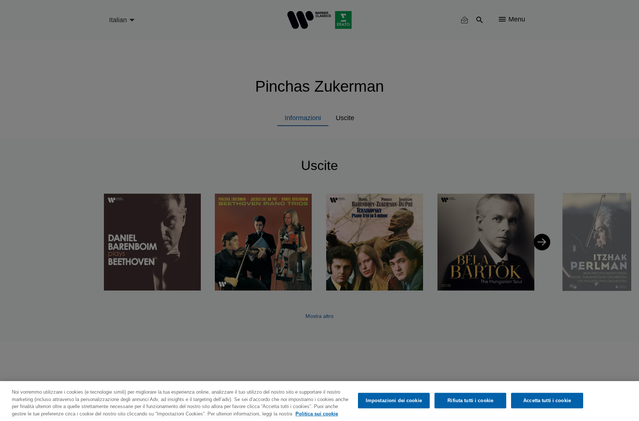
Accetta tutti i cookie (547, 400)
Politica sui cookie (316, 413)
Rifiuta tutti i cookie (470, 400)
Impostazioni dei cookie (394, 400)
